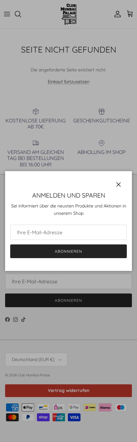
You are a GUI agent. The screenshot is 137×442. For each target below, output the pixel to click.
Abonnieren (69, 251)
